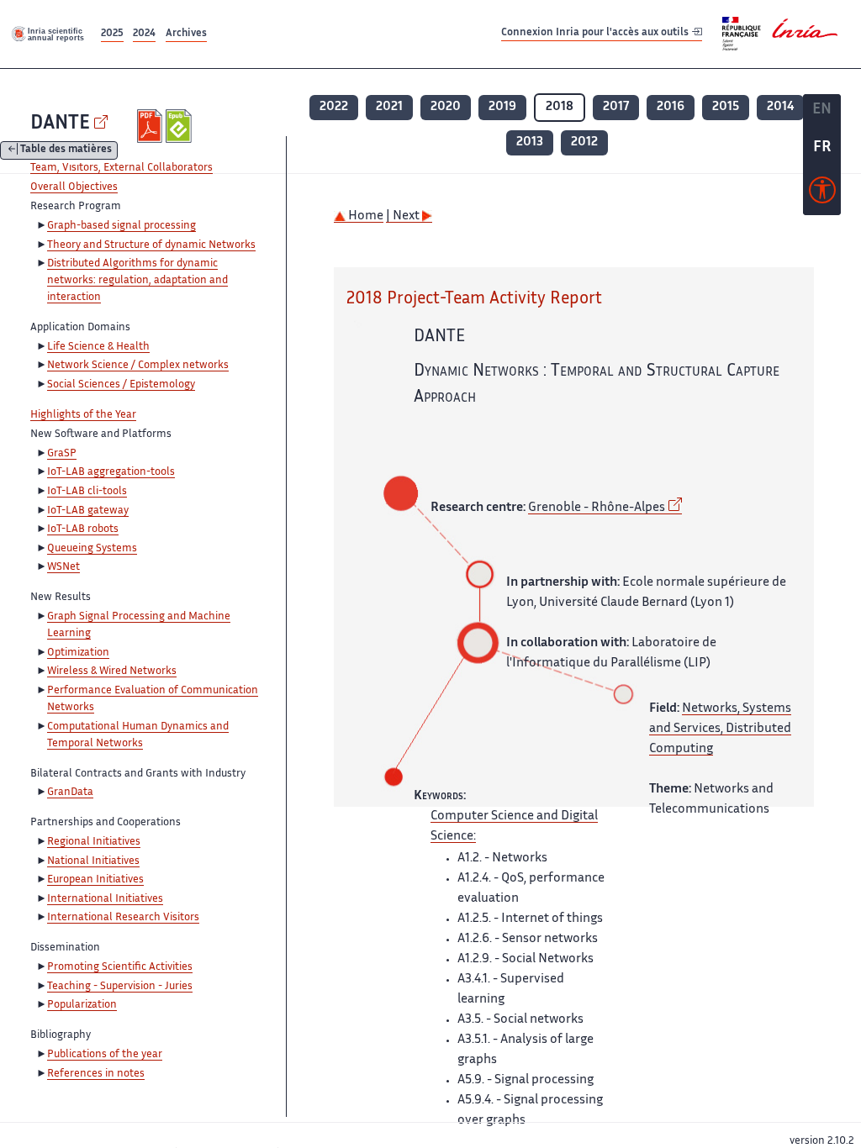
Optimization (78, 653)
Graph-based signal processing (121, 226)
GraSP (62, 454)
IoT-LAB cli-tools (87, 492)
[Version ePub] (180, 126)
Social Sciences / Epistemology (121, 385)
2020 (445, 107)
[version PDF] (151, 126)
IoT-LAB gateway (88, 511)
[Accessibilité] (822, 194)
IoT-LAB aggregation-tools (111, 472)
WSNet (63, 567)
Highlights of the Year (83, 415)
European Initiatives (95, 880)
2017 (616, 107)
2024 (144, 34)
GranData (70, 792)
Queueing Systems (92, 549)
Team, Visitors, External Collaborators (121, 168)
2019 (502, 107)
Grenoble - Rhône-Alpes (596, 508)
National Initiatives (93, 861)
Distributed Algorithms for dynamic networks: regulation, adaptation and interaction (137, 281)
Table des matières (66, 150)
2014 (780, 107)
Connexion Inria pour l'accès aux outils (596, 33)
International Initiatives (105, 899)
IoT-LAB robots (83, 529)
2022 (334, 107)
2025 (112, 34)
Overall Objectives (74, 187)
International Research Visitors (123, 918)
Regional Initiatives (93, 842)
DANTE (60, 124)
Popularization (82, 1005)
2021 (389, 107)
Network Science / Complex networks (138, 366)
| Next (404, 216)
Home (364, 216)
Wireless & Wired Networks (112, 671)
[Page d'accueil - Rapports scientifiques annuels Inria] (48, 33)
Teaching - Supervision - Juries (120, 987)
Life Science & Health (98, 347)
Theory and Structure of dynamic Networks (151, 245)
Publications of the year (104, 1055)
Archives (186, 34)
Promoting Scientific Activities (120, 967)
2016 (670, 107)
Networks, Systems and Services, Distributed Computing (720, 729)
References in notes (96, 1074)
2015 (725, 107)
